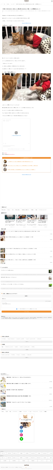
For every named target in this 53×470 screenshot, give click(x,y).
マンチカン (13, 354)
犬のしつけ (3, 453)
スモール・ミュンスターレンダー (25, 346)
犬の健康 (21, 453)
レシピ (41, 411)
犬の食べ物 (9, 453)
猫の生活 (45, 457)
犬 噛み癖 (23, 460)
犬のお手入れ (33, 453)
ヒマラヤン (23, 354)
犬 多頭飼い (5, 460)
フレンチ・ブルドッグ (11, 338)
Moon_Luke (3, 209)
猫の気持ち (27, 457)
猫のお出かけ (39, 457)
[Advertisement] (26, 190)
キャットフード (36, 411)
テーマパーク (15, 411)
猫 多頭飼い (14, 460)
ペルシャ (18, 354)
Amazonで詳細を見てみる (26, 23)
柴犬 (2, 346)
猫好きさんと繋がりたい (25, 209)
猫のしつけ (3, 457)
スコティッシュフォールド (5, 354)
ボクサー (16, 346)
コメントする (26, 311)
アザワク (33, 346)
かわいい (9, 209)
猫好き (32, 209)
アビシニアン (29, 354)
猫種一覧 (27, 357)
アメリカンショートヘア (42, 209)
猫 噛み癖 (33, 460)
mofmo (26, 1)
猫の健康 (21, 457)
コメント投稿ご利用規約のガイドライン (23, 308)
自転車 (20, 411)
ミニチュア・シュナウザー (20, 338)
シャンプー (25, 411)
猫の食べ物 (9, 457)
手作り (3, 411)
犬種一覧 (27, 341)
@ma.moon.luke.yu (11, 154)
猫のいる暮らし (18, 209)
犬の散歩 (39, 453)
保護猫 (45, 411)
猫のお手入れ (33, 457)
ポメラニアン (39, 338)
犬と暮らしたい (15, 453)
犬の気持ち (27, 453)
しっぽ (30, 411)
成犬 (10, 411)
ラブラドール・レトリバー (9, 346)
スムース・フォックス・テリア (30, 338)
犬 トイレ (42, 460)
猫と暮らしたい (15, 457)
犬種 (6, 411)
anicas (6, 152)
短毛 (36, 209)
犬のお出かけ (45, 453)
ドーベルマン (4, 338)
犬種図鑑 (27, 349)
